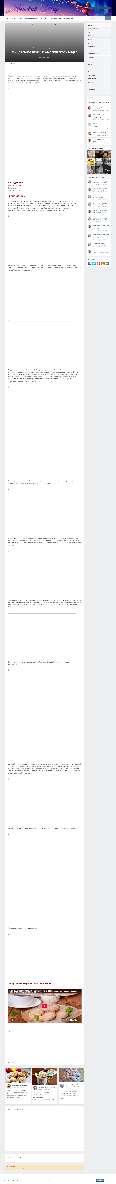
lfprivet (94, 191)
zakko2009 (97, 173)
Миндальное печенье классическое (20, 1062)
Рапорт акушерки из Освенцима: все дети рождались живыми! (98, 116)
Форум (20, 18)
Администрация (56, 18)
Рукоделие (91, 57)
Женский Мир (7, 1181)
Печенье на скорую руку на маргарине (47, 1087)
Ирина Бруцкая (105, 157)
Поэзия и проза (92, 53)
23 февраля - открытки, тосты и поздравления (101, 107)
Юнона (89, 173)
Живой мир (91, 35)
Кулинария (91, 46)
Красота (90, 43)
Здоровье (90, 86)
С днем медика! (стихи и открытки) (99, 140)
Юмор (89, 71)
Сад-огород (91, 60)
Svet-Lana (105, 173)
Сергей (89, 165)
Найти (108, 18)
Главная (13, 18)
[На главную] (13, 7)
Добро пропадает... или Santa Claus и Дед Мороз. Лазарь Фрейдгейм (101, 227)
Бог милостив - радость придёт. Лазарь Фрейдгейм (100, 244)
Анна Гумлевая (97, 157)
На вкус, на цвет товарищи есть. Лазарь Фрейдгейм (100, 181)
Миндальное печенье (36, 1062)
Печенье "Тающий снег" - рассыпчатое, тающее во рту (74, 1085)
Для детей (91, 89)
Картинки (44, 18)
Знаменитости (92, 78)
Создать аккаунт (94, 8)
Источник (11, 1031)
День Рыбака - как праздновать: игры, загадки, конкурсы (100, 124)
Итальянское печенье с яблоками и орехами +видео (20, 1085)
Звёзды (90, 39)
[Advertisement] (45, 158)
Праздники (91, 82)
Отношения (91, 50)
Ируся (96, 165)
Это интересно (92, 68)
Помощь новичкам (31, 18)
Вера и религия (92, 75)
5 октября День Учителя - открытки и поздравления (100, 132)
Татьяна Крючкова (105, 165)
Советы (90, 64)
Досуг (89, 32)
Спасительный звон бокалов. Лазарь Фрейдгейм (101, 196)
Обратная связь (69, 18)
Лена (88, 157)
